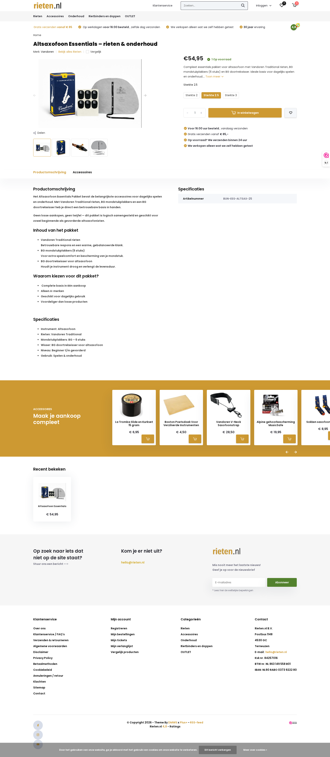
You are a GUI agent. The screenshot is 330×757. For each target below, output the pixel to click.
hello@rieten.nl (132, 562)
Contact (39, 693)
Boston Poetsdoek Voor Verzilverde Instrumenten (181, 423)
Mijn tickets (119, 640)
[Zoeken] (243, 5)
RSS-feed (196, 722)
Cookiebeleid (42, 670)
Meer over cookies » (255, 749)
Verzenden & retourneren (51, 640)
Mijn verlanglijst (122, 646)
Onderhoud (76, 16)
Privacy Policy (43, 658)
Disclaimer (40, 652)
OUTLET (130, 16)
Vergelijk (95, 52)
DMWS (172, 722)
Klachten (39, 682)
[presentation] (34, 96)
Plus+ (183, 722)
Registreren (119, 628)
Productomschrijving (49, 172)
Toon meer (213, 76)
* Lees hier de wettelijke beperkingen (232, 590)
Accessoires (55, 16)
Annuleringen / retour (48, 676)
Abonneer (282, 582)
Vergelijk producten (125, 652)
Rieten (37, 16)
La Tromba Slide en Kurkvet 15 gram (134, 423)
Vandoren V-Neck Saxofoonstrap (228, 423)
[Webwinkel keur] (293, 722)
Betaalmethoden (45, 664)
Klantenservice (162, 5)
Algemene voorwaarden (50, 646)
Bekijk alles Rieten (69, 52)
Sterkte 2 (191, 95)
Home (37, 35)
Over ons (39, 628)
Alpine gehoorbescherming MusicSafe (276, 423)
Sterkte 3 (231, 95)
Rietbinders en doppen (105, 16)
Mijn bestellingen (123, 634)
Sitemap (39, 687)
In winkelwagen (248, 113)
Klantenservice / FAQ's (49, 634)
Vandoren (47, 52)
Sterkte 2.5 (211, 95)
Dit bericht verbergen (218, 749)
